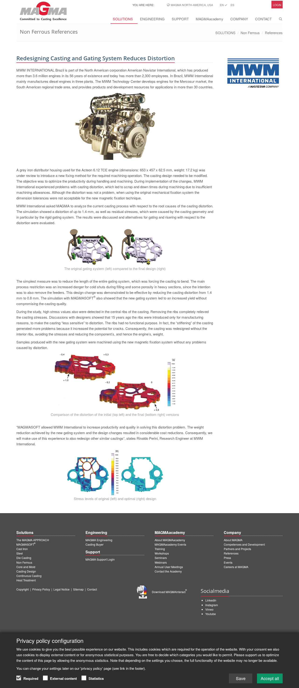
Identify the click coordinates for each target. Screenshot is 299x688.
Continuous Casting (29, 576)
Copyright (22, 589)
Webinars (161, 562)
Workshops (162, 553)
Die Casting (23, 558)
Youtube (210, 614)
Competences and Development (244, 544)
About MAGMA (233, 540)
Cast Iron (22, 549)
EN (222, 5)
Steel (19, 553)
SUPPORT (180, 18)
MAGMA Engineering (98, 540)
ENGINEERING (152, 18)
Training (160, 549)
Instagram (211, 605)
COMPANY (239, 18)
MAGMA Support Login (100, 559)
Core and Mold (25, 567)
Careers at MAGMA (236, 567)
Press (227, 558)
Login (277, 5)
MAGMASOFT (26, 544)
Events (228, 562)
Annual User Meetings (169, 567)
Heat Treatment (26, 580)
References (274, 32)
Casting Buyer (94, 544)
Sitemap (78, 589)
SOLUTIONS (123, 18)
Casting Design (26, 571)
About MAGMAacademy (170, 540)
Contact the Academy (168, 571)
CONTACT (263, 18)
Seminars (161, 558)
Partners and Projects (237, 549)
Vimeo (209, 609)
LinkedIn (210, 600)
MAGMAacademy (209, 18)
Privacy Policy (41, 589)
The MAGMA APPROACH (32, 540)
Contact (92, 589)
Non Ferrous (250, 32)
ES (232, 5)
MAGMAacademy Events (170, 544)
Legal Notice (61, 589)
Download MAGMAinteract (169, 592)
